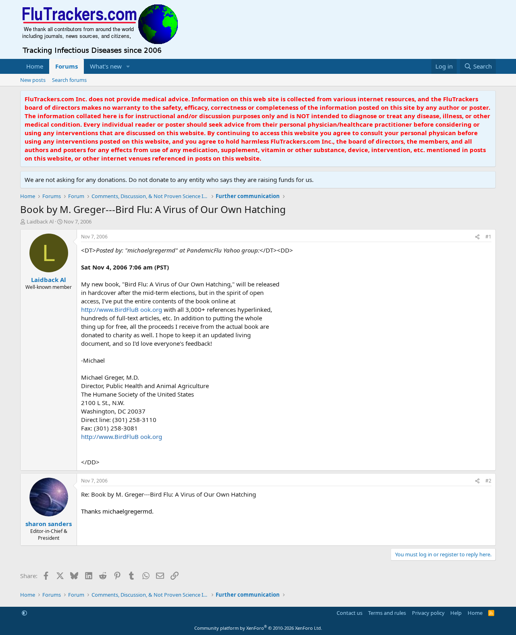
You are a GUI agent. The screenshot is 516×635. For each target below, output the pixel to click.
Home (34, 66)
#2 (488, 480)
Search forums (69, 80)
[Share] (477, 237)
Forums (66, 66)
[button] (128, 66)
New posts (33, 80)
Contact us (349, 612)
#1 (488, 236)
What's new (106, 66)
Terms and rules (387, 612)
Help (456, 612)
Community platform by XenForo (258, 628)
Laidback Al (40, 221)
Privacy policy (428, 612)
